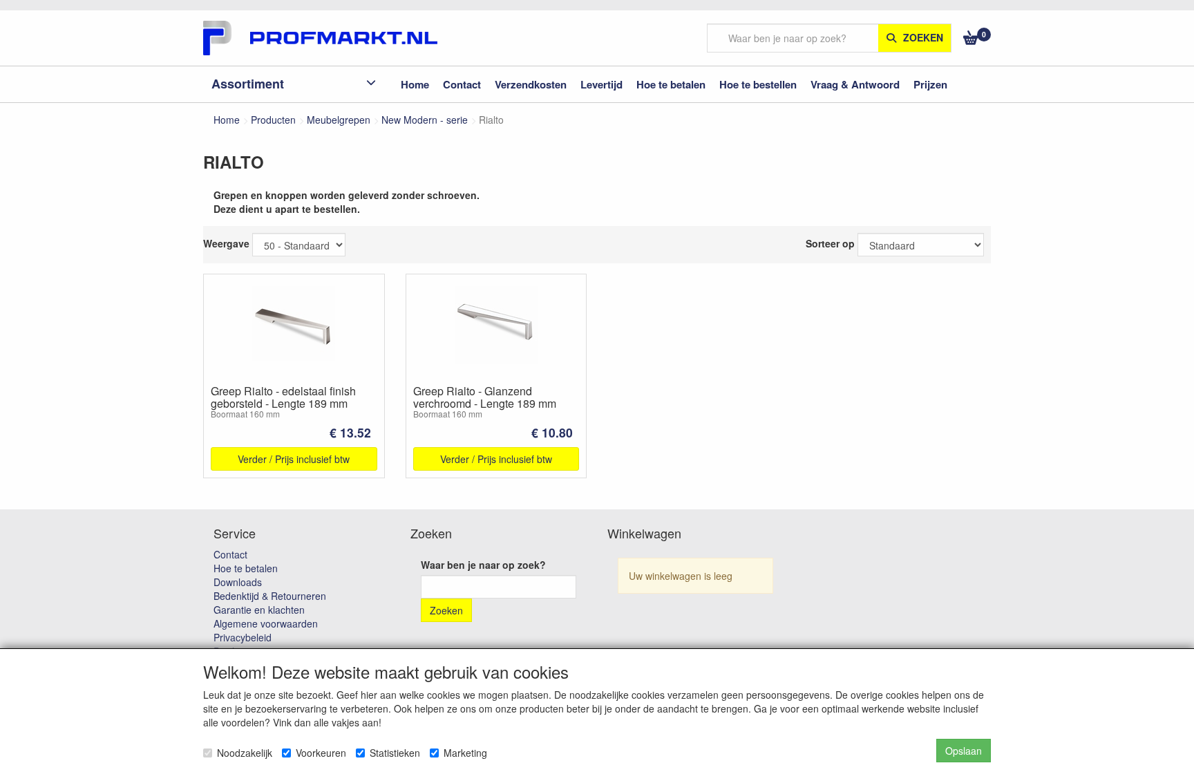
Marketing (465, 753)
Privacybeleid (243, 637)
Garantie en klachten (259, 609)
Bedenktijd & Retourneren (270, 596)
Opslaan (963, 750)
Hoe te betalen (246, 568)
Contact (230, 554)
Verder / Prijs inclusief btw (294, 459)
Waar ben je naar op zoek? (483, 565)
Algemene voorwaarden (266, 623)
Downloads (238, 582)
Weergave (226, 243)
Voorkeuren (321, 753)
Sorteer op (830, 243)
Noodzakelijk (244, 753)
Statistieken (395, 753)
